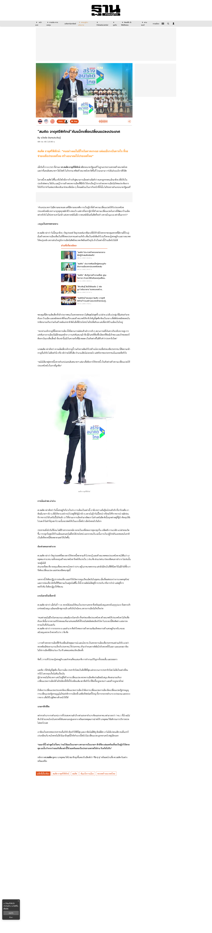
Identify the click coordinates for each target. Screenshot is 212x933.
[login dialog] (173, 23)
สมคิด (74, 773)
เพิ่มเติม (5, 908)
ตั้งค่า (11, 917)
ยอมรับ (11, 913)
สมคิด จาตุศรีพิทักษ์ (61, 773)
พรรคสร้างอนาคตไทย (106, 773)
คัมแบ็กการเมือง (87, 773)
